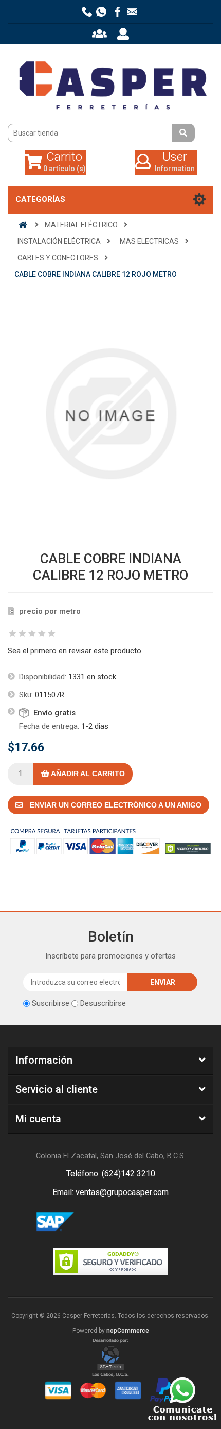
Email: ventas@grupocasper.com (110, 1192)
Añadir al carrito (87, 773)
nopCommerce (127, 1330)
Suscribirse (50, 1003)
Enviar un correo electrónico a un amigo (114, 805)
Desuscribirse (103, 1003)
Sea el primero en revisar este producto (74, 650)
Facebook (98, 1222)
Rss (123, 1222)
